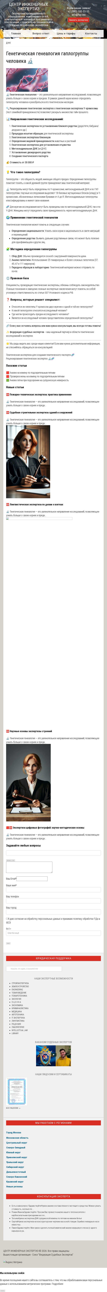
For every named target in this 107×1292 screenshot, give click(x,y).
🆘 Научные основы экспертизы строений (29, 731)
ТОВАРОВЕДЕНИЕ (19, 993)
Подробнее (57, 1283)
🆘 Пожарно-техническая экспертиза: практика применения (38, 394)
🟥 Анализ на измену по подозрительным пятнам (30, 372)
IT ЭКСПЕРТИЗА (18, 1018)
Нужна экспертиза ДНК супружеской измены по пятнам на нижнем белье (50, 1218)
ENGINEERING (17, 989)
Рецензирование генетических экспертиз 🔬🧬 (30, 358)
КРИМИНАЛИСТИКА (20, 1008)
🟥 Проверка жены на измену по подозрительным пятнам (35, 376)
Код (13, 860)
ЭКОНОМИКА (17, 1005)
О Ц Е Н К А (16, 1002)
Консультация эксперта (53, 1196)
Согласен (2, 1290)
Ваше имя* (11, 885)
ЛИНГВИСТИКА (18, 1021)
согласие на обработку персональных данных (37, 918)
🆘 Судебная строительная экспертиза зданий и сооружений (39, 412)
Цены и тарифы (66, 33)
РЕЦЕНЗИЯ (16, 1024)
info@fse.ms (79, 14)
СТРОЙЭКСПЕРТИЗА (20, 983)
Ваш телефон (12, 896)
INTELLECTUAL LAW (20, 1030)
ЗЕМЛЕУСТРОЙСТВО (20, 986)
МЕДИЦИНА (17, 1011)
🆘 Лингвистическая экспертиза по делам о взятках (34, 504)
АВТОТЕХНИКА (18, 1014)
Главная (16, 33)
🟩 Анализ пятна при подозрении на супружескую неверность (37, 380)
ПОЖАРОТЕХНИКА (19, 996)
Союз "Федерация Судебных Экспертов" (52, 1254)
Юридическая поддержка (53, 958)
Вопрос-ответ (41, 33)
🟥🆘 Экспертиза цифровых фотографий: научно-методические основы (45, 827)
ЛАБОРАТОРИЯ (18, 1027)
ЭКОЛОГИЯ (16, 999)
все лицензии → (13, 1108)
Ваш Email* (11, 878)
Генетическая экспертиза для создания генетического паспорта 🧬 (40, 354)
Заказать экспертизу (78, 20)
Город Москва (13, 1132)
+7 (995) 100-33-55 (78, 11)
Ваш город (11, 907)
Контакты (91, 33)
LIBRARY (15, 1033)
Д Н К (8, 43)
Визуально (9, 860)
